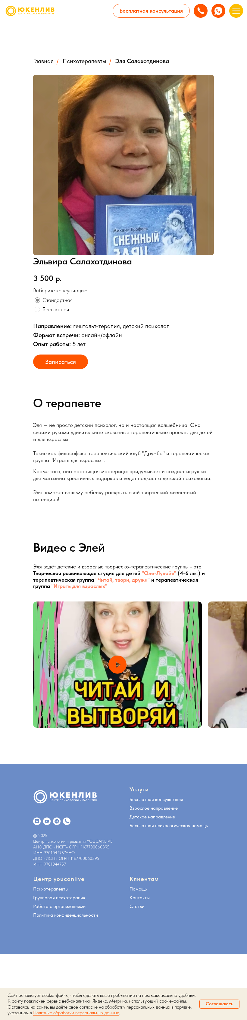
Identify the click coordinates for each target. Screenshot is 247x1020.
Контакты (140, 897)
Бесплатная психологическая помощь (169, 825)
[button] (151, 11)
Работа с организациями (59, 906)
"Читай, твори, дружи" (123, 580)
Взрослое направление (154, 808)
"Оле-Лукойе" (158, 573)
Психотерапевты (84, 61)
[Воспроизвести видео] (117, 665)
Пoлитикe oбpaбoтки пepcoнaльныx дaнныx (76, 1012)
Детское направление (152, 817)
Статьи (137, 906)
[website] (37, 821)
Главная (43, 61)
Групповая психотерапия (59, 897)
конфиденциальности (76, 915)
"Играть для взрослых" (79, 586)
